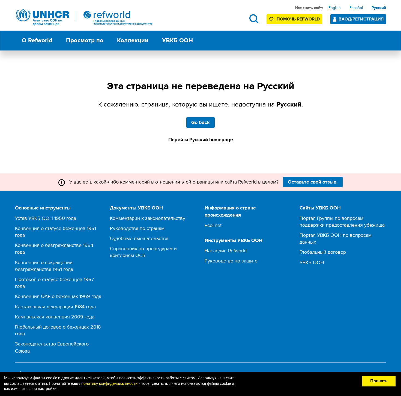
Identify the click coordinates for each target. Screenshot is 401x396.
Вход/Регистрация (361, 19)
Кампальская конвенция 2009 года (54, 316)
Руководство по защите (231, 260)
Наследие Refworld (226, 250)
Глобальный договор (323, 252)
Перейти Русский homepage (200, 139)
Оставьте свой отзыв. (313, 181)
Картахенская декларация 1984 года (55, 306)
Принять (378, 381)
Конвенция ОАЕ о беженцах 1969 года (58, 296)
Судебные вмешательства (139, 238)
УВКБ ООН (312, 262)
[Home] (84, 17)
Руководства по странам (137, 228)
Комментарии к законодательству (147, 218)
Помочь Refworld (298, 19)
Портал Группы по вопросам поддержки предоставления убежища (342, 221)
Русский (379, 7)
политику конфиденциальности (109, 384)
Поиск (253, 18)
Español (356, 7)
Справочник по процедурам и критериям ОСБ (143, 252)
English (334, 7)
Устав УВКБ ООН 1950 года (45, 218)
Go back (200, 122)
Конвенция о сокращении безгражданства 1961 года (44, 266)
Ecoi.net (213, 225)
